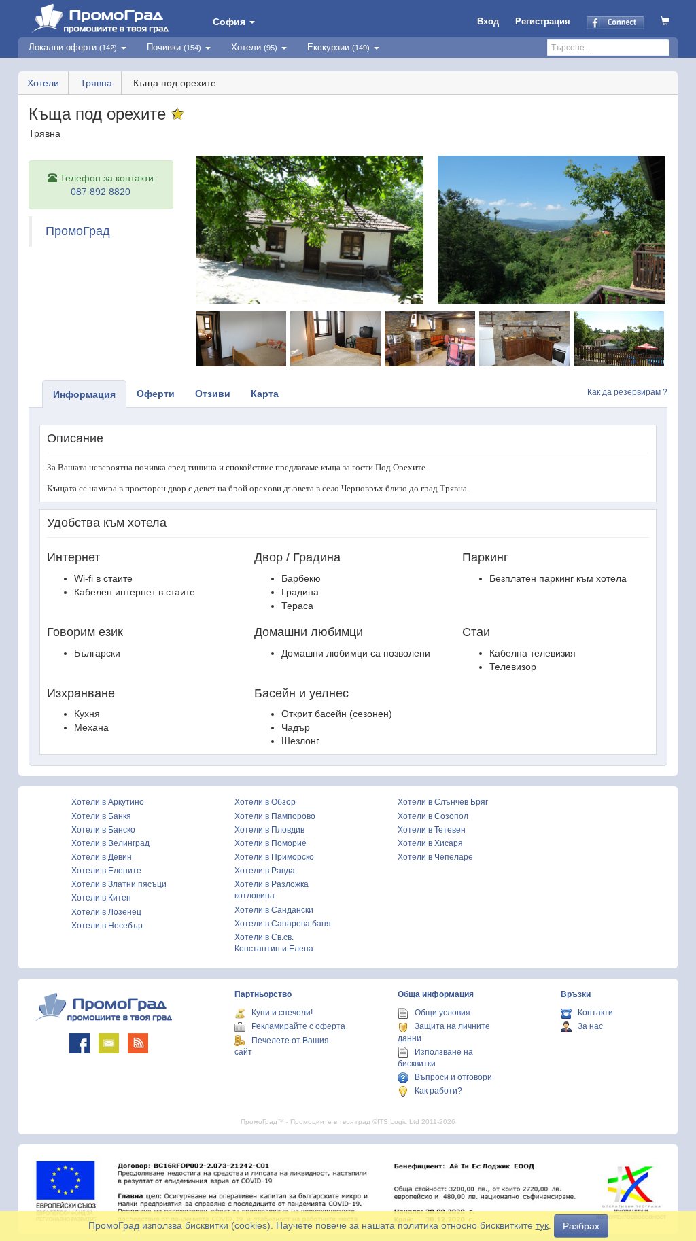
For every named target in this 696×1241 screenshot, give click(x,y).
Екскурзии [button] (338, 47)
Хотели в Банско (103, 830)
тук (542, 1225)
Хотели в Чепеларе (435, 857)
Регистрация (542, 21)
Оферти (156, 393)
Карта (265, 393)
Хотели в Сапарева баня (282, 923)
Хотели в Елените (106, 870)
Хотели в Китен (101, 898)
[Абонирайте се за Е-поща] (109, 1043)
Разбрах (581, 1226)
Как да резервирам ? (627, 392)
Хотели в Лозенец (106, 912)
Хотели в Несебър (107, 925)
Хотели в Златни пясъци (119, 884)
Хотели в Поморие (270, 843)
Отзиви (212, 393)
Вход (488, 21)
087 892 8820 (100, 191)
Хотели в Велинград (110, 843)
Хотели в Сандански (273, 910)
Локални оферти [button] (73, 47)
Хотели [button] (254, 47)
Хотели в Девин (101, 857)
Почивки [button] (174, 47)
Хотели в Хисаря (430, 843)
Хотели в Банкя (101, 816)
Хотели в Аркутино (107, 802)
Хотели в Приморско (274, 857)
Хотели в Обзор (265, 802)
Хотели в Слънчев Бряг (443, 802)
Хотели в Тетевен (432, 830)
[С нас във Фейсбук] (79, 1043)
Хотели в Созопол (433, 816)
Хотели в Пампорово (274, 816)
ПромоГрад (78, 231)
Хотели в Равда (264, 870)
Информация (84, 394)
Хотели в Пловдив (269, 830)
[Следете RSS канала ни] (138, 1043)
